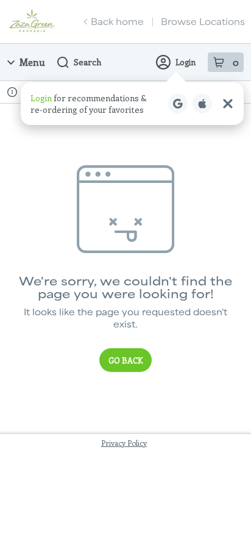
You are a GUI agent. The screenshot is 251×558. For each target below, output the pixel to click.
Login (185, 62)
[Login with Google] (178, 103)
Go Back (125, 360)
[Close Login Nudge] (228, 104)
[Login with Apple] (202, 103)
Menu (32, 61)
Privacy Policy (124, 443)
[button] (132, 103)
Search (87, 62)
